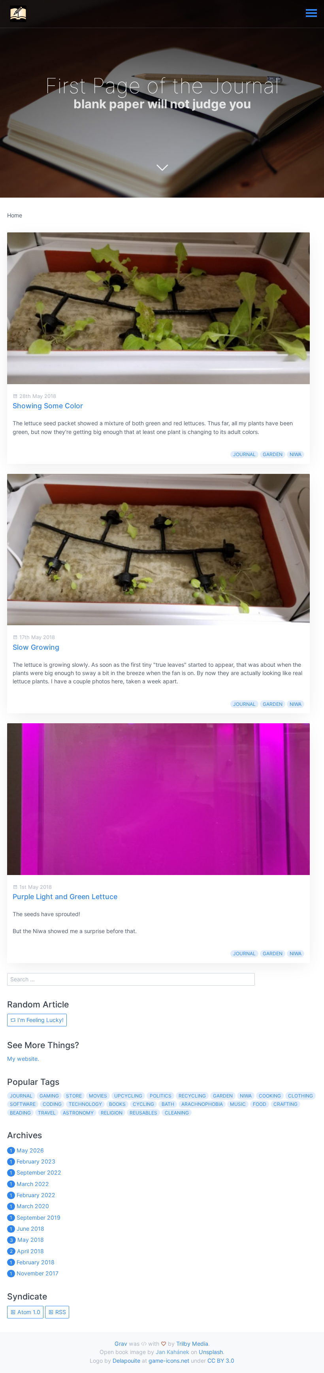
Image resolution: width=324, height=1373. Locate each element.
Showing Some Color (48, 406)
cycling (143, 1104)
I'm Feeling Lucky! (40, 1020)
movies (98, 1096)
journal (244, 454)
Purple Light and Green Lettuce (65, 896)
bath (168, 1104)
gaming (49, 1096)
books (117, 1104)
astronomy (78, 1113)
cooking (270, 1096)
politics (160, 1096)
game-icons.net (169, 1360)
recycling (192, 1096)
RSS (60, 1312)
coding (52, 1104)
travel (47, 1113)
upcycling (128, 1096)
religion (111, 1113)
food (259, 1104)
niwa (295, 454)
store (74, 1096)
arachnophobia (202, 1104)
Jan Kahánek (172, 1351)
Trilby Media (192, 1343)
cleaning (177, 1113)
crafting (285, 1104)
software (23, 1104)
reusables (143, 1113)
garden (273, 454)
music (238, 1104)
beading (20, 1113)
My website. (23, 1058)
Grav (121, 1343)
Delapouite (126, 1360)
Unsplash (211, 1351)
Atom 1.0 (28, 1312)
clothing (300, 1096)
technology (85, 1104)
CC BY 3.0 (220, 1360)
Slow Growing (36, 647)
